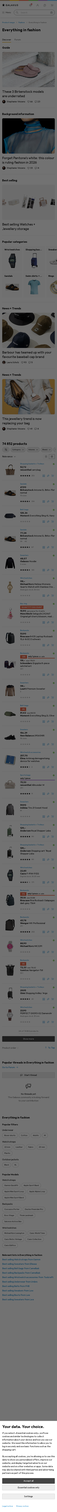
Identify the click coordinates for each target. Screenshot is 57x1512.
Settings (28, 1496)
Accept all (29, 1481)
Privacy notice (22, 1506)
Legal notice (7, 1506)
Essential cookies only (28, 1487)
